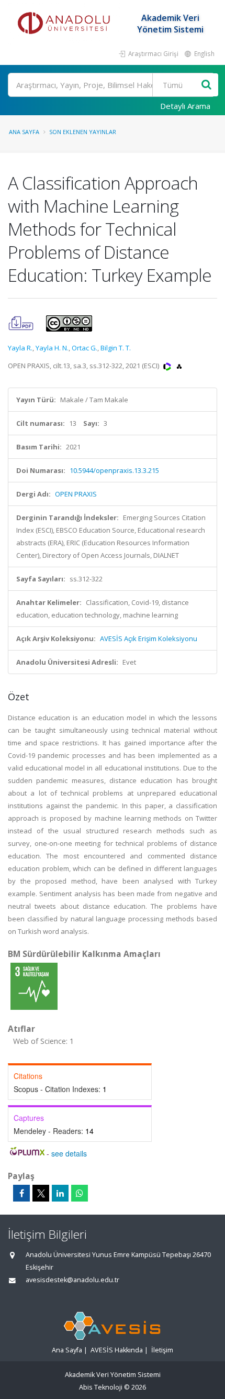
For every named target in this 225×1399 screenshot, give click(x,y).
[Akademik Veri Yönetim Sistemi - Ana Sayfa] (65, 23)
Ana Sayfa (24, 132)
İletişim (162, 1350)
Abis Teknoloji (100, 1387)
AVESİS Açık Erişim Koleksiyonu (148, 638)
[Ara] (206, 85)
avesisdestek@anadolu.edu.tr (72, 1279)
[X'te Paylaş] (40, 1193)
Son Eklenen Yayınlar (82, 132)
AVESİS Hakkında (117, 1350)
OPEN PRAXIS (76, 494)
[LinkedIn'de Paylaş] (60, 1193)
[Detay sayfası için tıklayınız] (34, 985)
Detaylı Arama (185, 106)
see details (69, 1153)
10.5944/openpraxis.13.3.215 (114, 470)
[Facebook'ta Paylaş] (21, 1193)
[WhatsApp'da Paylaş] (79, 1193)
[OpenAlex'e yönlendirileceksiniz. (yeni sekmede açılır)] (179, 365)
